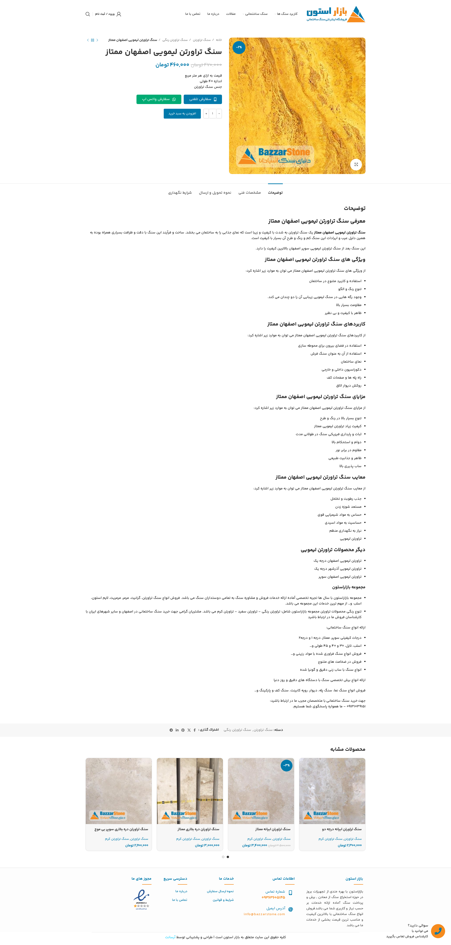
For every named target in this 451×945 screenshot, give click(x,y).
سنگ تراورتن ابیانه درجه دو (342, 829)
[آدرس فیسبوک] (194, 730)
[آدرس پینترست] (183, 730)
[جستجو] (88, 14)
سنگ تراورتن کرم (330, 839)
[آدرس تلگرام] (171, 730)
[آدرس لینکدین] (177, 730)
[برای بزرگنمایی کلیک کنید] (356, 164)
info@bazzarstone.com (264, 914)
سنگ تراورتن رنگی (175, 40)
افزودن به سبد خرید (182, 113)
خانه (218, 40)
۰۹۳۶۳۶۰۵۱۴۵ (273, 898)
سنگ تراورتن (201, 40)
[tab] (275, 190)
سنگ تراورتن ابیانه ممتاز (273, 829)
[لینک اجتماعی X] (189, 730)
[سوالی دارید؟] (438, 931)
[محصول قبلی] (97, 40)
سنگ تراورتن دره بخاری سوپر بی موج (121, 829)
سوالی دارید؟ (418, 925)
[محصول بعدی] (88, 40)
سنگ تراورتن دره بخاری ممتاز (198, 829)
